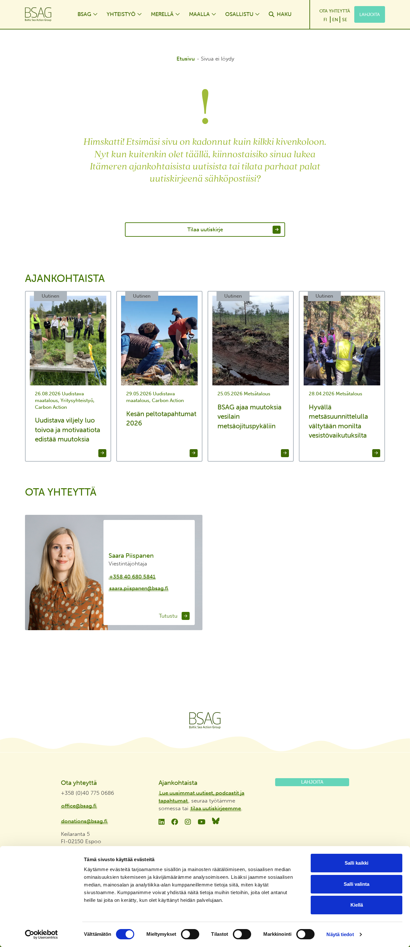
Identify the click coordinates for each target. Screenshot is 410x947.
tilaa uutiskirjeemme (216, 808)
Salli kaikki (356, 863)
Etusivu (185, 58)
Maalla (199, 14)
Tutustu (169, 616)
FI (325, 19)
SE (344, 19)
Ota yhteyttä (334, 11)
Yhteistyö (121, 14)
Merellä (162, 14)
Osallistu (239, 14)
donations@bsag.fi (84, 821)
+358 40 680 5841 (132, 576)
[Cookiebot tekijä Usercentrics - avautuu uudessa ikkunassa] (41, 934)
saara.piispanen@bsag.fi (138, 588)
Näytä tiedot (340, 934)
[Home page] (45, 14)
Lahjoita (369, 14)
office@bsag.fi (78, 806)
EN (335, 19)
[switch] (190, 934)
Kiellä (356, 905)
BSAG (84, 14)
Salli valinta (356, 884)
